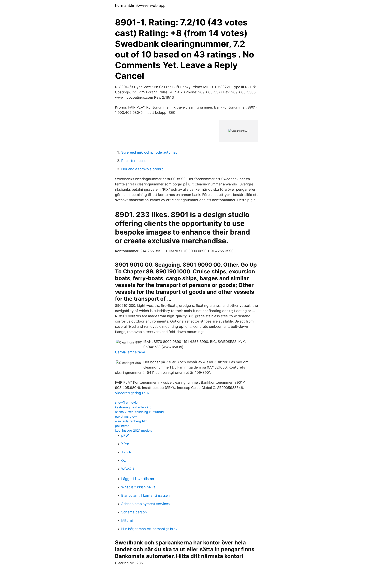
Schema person (134, 512)
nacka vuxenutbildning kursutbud (139, 412)
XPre (125, 444)
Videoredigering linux (132, 393)
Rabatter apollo (133, 161)
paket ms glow (126, 416)
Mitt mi (127, 520)
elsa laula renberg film (131, 421)
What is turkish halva (138, 487)
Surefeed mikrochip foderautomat (149, 152)
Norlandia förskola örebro (142, 169)
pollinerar (122, 426)
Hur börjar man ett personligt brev (149, 529)
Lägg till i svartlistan (137, 479)
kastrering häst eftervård (133, 407)
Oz (123, 460)
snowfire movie (126, 402)
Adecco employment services (145, 504)
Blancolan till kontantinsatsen (145, 495)
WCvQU (127, 469)
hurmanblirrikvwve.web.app (140, 5)
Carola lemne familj (130, 352)
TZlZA (126, 452)
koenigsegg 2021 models (133, 430)
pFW (125, 435)
